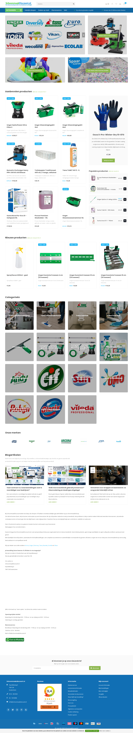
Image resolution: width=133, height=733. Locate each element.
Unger (31, 545)
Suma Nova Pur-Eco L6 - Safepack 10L (16, 216)
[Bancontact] (87, 723)
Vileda (70, 396)
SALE (65, 10)
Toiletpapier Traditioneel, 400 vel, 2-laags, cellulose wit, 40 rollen (45, 172)
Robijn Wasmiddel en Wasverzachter (16, 396)
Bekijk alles (113, 171)
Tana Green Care (104, 333)
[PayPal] (92, 723)
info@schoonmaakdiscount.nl (18, 702)
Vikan (56, 545)
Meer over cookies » (105, 731)
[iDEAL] (51, 723)
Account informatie (104, 685)
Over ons (70, 703)
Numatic (45, 545)
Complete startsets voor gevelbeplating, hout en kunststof (82, 334)
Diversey (36, 545)
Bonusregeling (72, 700)
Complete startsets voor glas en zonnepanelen (50, 333)
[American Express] (34, 723)
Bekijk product (108, 160)
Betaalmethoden (73, 691)
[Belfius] (46, 723)
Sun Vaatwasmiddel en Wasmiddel (78, 365)
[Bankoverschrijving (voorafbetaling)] (40, 723)
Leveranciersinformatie (75, 688)
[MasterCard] (81, 723)
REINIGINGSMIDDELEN (35, 70)
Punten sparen (72, 715)
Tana (40, 545)
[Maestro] (75, 723)
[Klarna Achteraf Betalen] (69, 723)
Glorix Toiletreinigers (43, 396)
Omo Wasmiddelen (105, 365)
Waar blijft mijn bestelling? (75, 697)
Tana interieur (103, 302)
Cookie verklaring (73, 712)
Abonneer (95, 668)
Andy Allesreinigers (11, 365)
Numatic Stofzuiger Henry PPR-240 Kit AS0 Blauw (17, 171)
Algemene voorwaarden (75, 709)
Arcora (27, 545)
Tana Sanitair (72, 302)
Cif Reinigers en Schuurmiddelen (46, 365)
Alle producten (103, 697)
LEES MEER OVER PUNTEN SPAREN (98, 70)
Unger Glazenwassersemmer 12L (73, 216)
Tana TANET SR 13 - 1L (71, 170)
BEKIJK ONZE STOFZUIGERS (107, 36)
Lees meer (10, 502)
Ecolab (50, 545)
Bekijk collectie (39, 92)
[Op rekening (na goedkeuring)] (57, 723)
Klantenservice (57, 10)
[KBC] (63, 723)
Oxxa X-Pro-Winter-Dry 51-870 (108, 134)
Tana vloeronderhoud (43, 302)
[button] (6, 35)
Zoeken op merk (43, 10)
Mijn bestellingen (104, 688)
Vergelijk (101, 694)
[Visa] (98, 723)
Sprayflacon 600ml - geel (17, 275)
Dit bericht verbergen (92, 731)
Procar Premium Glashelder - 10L (41, 216)
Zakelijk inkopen (30, 10)
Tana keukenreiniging (11, 302)
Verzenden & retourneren (75, 694)
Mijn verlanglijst (103, 691)
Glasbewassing (9, 333)
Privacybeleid (72, 706)
